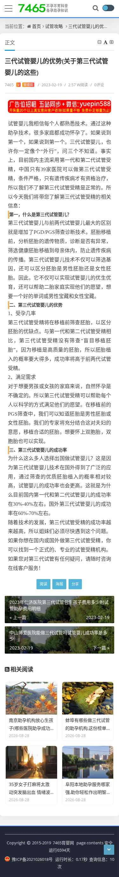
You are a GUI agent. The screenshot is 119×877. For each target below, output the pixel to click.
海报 (59, 584)
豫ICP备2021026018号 (31, 859)
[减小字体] (100, 42)
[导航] (8, 7)
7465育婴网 (63, 843)
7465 (19, 85)
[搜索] (96, 8)
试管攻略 (54, 26)
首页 (36, 26)
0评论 (97, 85)
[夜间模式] (108, 8)
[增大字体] (112, 42)
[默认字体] (106, 42)
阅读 (43, 584)
